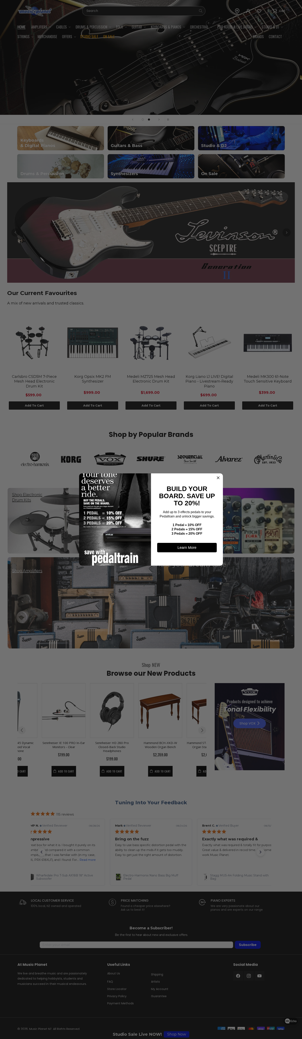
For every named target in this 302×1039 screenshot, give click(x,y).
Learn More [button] (187, 548)
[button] (218, 478)
